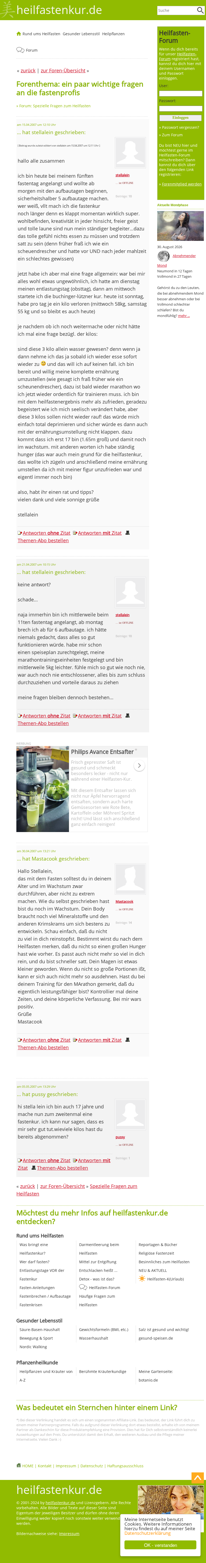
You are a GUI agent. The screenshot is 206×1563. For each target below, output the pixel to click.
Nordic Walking (33, 1346)
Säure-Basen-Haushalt (40, 1329)
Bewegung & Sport (36, 1338)
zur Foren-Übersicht (62, 1186)
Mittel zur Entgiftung (97, 1261)
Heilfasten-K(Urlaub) (165, 1279)
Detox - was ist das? (96, 1279)
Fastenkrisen (31, 1304)
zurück (27, 1186)
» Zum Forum (171, 134)
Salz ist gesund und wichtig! (164, 1329)
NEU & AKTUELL (153, 1270)
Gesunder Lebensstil (81, 33)
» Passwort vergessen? (179, 127)
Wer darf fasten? (34, 1261)
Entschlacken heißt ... (98, 1270)
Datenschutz (91, 1465)
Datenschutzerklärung (147, 1533)
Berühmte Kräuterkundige (102, 1371)
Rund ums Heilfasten (41, 33)
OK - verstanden (160, 1544)
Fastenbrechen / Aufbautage (45, 1296)
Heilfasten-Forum (104, 1287)
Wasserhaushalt (93, 1338)
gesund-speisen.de (156, 1338)
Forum (32, 50)
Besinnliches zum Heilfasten (164, 1261)
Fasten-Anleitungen (37, 1287)
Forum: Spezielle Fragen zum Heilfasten (55, 105)
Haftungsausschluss (125, 1465)
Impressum (66, 1465)
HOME (28, 1465)
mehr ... (184, 315)
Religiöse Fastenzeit (156, 1253)
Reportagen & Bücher (158, 1244)
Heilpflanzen (113, 33)
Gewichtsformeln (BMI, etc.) (103, 1329)
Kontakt (45, 1465)
